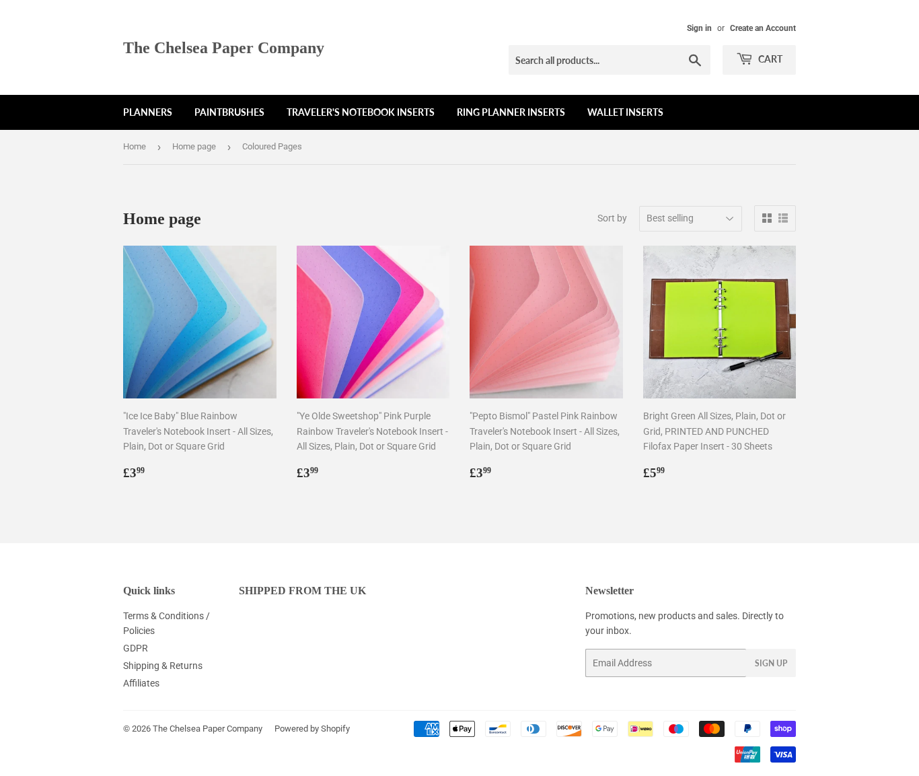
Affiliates (141, 683)
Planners (147, 112)
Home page (194, 146)
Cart (769, 59)
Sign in (699, 28)
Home (134, 146)
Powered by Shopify (312, 729)
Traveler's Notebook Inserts (361, 112)
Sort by (612, 218)
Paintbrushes (229, 112)
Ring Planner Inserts (511, 112)
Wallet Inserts (625, 112)
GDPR (135, 648)
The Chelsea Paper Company (223, 47)
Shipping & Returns (163, 665)
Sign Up (771, 663)
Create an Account (763, 28)
